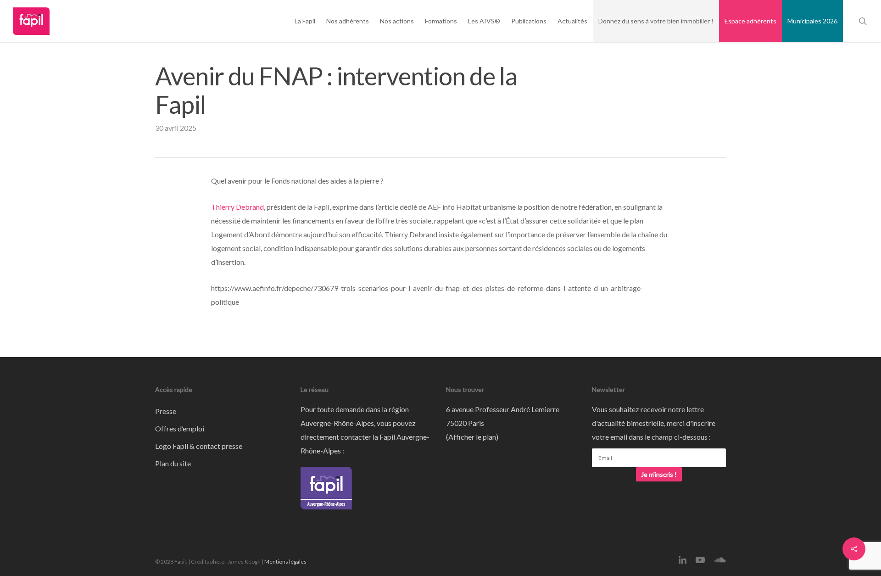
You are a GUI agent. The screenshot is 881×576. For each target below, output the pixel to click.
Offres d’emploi (179, 428)
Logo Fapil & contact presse (198, 446)
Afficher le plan (472, 436)
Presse (165, 411)
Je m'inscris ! (659, 474)
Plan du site (173, 463)
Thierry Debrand (237, 206)
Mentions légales (285, 561)
